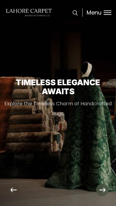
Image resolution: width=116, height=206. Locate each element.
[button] (102, 190)
